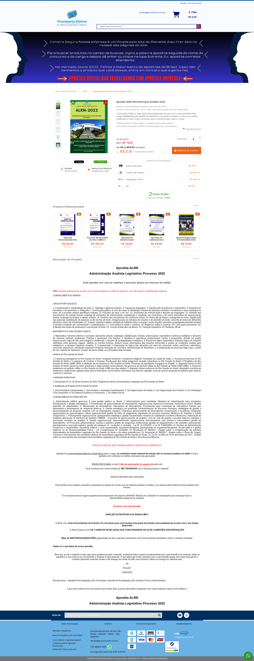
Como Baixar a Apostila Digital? (67, 640)
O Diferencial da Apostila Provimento (64, 644)
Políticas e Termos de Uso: (65, 649)
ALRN (85, 91)
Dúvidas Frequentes (62, 630)
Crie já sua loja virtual (184, 637)
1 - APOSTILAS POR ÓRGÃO (65, 91)
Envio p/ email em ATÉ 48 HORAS (67, 635)
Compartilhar (101, 162)
